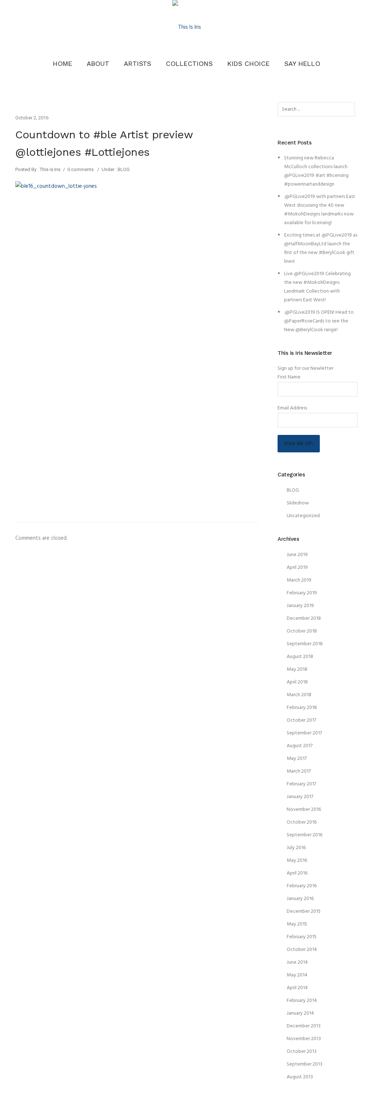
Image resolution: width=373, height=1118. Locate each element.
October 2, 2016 (31, 117)
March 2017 (299, 771)
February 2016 (302, 886)
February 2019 (302, 593)
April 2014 (297, 988)
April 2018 (297, 682)
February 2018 (302, 707)
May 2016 (297, 860)
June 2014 (297, 962)
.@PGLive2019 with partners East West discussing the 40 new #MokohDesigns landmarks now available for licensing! (319, 210)
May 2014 (297, 975)
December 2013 (304, 1026)
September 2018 (305, 644)
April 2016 (297, 873)
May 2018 (297, 669)
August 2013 (300, 1077)
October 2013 (302, 1051)
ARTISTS (137, 63)
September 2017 (304, 733)
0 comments (80, 169)
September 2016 (304, 835)
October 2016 (302, 822)
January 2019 (300, 606)
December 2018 (304, 618)
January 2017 (300, 797)
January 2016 (300, 899)
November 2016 (304, 809)
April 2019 (297, 567)
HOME (62, 63)
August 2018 (300, 657)
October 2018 (302, 631)
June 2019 (297, 555)
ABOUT (98, 63)
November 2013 (304, 1039)
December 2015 (304, 911)
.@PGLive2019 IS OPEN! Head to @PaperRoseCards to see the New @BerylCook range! (319, 321)
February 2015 (302, 937)
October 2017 (301, 720)
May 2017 (297, 758)
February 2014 (302, 1000)
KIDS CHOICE (248, 63)
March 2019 (299, 580)
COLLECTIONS (189, 63)
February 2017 (301, 784)
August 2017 (300, 746)
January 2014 (300, 1013)
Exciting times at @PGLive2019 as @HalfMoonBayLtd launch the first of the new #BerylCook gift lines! (320, 248)
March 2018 (299, 695)
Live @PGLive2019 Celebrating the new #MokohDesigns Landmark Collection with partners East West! (317, 287)
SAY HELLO (302, 63)
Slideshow (298, 503)
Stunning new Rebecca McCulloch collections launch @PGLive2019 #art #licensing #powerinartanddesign (316, 171)
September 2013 (304, 1064)
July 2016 (296, 848)
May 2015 (297, 924)
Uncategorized (303, 516)
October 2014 (302, 949)
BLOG (123, 169)
